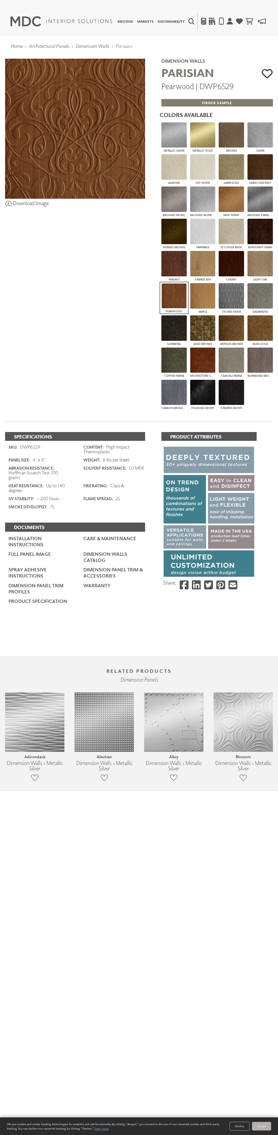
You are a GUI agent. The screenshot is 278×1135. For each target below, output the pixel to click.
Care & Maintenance (109, 538)
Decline (239, 1126)
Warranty (97, 585)
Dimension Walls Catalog (105, 557)
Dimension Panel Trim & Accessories (113, 573)
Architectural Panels (49, 46)
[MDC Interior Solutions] (61, 21)
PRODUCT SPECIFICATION (37, 601)
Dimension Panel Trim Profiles (35, 588)
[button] (267, 73)
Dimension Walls (92, 46)
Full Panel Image (29, 554)
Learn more (101, 1128)
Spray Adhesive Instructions (27, 573)
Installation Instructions (25, 541)
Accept (261, 1126)
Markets (145, 21)
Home (16, 46)
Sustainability (171, 21)
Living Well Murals (153, 56)
